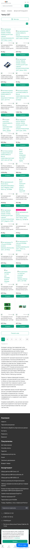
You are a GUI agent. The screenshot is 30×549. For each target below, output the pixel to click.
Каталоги (9, 11)
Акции (3, 457)
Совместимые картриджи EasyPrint (11, 493)
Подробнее (17, 538)
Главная (3, 11)
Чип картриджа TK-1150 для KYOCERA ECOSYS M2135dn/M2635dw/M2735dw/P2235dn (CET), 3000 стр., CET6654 (22, 258)
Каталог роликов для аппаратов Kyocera (12, 481)
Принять (15, 541)
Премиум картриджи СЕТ (8, 496)
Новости (3, 421)
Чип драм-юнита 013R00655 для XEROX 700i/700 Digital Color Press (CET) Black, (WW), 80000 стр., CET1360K (22, 167)
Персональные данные (7, 425)
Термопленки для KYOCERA (9, 500)
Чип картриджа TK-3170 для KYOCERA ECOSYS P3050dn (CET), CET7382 (7, 318)
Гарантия (4, 451)
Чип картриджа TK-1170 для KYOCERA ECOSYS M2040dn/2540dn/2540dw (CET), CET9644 (7, 258)
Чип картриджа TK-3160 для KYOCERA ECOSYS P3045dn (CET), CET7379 (7, 288)
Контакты (4, 431)
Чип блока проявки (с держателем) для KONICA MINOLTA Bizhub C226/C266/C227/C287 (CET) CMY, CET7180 (7, 167)
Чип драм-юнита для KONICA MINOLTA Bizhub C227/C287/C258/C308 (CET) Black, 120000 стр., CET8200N (7, 77)
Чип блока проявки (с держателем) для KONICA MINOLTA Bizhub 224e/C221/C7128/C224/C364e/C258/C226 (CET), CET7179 (7, 107)
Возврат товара (5, 463)
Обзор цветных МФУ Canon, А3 (10, 471)
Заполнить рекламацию (8, 460)
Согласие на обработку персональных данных (14, 428)
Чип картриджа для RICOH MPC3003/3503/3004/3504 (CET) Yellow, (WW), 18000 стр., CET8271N (22, 227)
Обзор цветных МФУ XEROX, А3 (10, 477)
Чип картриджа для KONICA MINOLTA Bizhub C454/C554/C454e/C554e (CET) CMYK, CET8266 (22, 46)
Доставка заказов (6, 445)
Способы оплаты (6, 448)
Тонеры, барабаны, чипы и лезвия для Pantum (14, 503)
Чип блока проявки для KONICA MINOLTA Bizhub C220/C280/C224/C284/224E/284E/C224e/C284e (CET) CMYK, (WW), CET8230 (22, 107)
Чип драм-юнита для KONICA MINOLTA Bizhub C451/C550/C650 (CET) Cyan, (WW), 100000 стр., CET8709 (7, 137)
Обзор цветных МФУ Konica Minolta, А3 (12, 474)
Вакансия (4, 437)
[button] (26, 5)
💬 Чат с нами (22, 545)
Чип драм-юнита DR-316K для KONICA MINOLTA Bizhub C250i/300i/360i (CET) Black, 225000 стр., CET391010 (22, 318)
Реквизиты (4, 434)
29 (27, 339)
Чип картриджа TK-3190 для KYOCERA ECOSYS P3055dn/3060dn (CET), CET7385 (22, 288)
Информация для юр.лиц (8, 454)
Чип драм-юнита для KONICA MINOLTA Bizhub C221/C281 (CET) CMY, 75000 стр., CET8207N (22, 197)
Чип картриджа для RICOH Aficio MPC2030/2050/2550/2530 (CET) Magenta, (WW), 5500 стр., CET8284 (7, 197)
